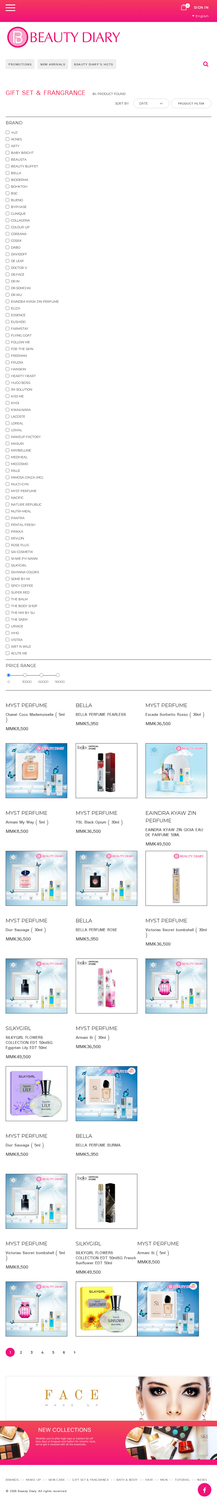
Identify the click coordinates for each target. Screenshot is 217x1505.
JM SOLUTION (21, 389)
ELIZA (15, 308)
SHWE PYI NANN (24, 559)
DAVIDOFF (19, 254)
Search (205, 64)
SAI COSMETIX (22, 552)
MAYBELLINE (21, 450)
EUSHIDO (18, 322)
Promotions (20, 64)
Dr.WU (16, 295)
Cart (184, 7)
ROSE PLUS (20, 545)
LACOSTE (18, 417)
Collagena (20, 220)
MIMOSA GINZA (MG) (27, 477)
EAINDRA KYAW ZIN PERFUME (35, 302)
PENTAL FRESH (23, 525)
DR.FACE (17, 274)
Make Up (33, 1480)
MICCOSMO (19, 464)
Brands (12, 1480)
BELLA (16, 173)
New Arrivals (52, 64)
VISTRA (17, 640)
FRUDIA (17, 362)
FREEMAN (19, 356)
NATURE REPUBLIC (26, 504)
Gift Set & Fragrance (90, 1480)
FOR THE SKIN (22, 349)
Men (164, 1480)
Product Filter (191, 103)
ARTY (15, 146)
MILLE (15, 471)
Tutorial (182, 1480)
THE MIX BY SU (23, 613)
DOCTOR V (19, 268)
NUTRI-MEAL (21, 511)
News (202, 1480)
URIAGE (17, 626)
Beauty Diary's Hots (93, 64)
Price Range (21, 665)
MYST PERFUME (23, 491)
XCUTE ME (19, 653)
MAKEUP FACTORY (26, 437)
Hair (149, 1480)
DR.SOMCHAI (21, 288)
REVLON (17, 538)
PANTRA (18, 518)
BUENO (17, 200)
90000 (60, 682)
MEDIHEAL (19, 457)
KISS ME (17, 396)
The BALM (19, 599)
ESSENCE (18, 315)
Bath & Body (127, 1480)
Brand (14, 122)
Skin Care (56, 1480)
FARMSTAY (19, 329)
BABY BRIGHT (22, 153)
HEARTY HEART (23, 376)
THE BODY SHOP (24, 606)
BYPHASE (19, 207)
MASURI (17, 444)
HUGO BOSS (20, 383)
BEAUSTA (19, 159)
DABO (15, 247)
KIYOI (15, 403)
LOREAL (17, 423)
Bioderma (19, 180)
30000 (27, 682)
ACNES (16, 139)
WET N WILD (21, 647)
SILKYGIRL (19, 565)
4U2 (14, 132)
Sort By (122, 103)
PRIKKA (17, 532)
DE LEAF (17, 261)
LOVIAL (16, 430)
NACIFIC (17, 498)
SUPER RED (20, 592)
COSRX (16, 241)
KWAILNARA (21, 410)
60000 (43, 682)
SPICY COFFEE (22, 586)
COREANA (19, 234)
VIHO (15, 633)
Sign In (201, 7)
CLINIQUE (18, 214)
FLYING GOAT (21, 335)
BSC (14, 193)
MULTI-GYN (20, 484)
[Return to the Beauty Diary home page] (64, 37)
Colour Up (20, 227)
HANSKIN (18, 369)
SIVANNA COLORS (25, 572)
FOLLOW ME (20, 342)
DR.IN (15, 281)
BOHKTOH (19, 187)
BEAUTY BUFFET (24, 166)
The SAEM (19, 619)
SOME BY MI (20, 579)
